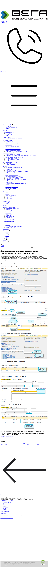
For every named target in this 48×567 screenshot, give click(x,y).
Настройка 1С (9, 211)
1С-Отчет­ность (9, 192)
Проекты (7, 233)
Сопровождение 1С (7, 124)
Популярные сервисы (7, 191)
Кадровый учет (6, 137)
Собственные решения (8, 182)
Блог (7, 238)
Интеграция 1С (9, 210)
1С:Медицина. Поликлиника (12, 175)
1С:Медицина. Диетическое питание (13, 176)
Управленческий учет (7, 140)
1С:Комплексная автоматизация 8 (13, 150)
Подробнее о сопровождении (6, 436)
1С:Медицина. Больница (11, 170)
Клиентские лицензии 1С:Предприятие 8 (14, 167)
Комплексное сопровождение (9, 207)
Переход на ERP (9, 209)
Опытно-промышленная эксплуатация (14, 226)
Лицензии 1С (6, 166)
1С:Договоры (8, 163)
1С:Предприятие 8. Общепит (12, 172)
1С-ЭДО (7, 194)
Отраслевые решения (7, 169)
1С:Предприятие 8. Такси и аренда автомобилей (16, 179)
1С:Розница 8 (8, 160)
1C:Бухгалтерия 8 (9, 133)
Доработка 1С (8, 215)
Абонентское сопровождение (12, 127)
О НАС (7, 232)
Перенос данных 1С (10, 216)
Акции (4, 240)
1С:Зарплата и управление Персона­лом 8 (14, 138)
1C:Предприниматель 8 (11, 135)
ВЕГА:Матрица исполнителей (12, 187)
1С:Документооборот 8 (10, 164)
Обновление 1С (9, 214)
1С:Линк (7, 203)
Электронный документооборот (10, 162)
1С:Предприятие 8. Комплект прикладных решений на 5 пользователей (21, 155)
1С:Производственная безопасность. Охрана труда (16, 151)
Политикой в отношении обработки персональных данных (19, 565)
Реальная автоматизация (11, 227)
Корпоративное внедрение (9, 221)
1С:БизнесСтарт (9, 134)
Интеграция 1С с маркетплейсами (13, 208)
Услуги (4, 205)
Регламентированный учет (9, 132)
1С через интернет (7, 201)
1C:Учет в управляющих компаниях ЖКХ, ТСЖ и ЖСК (17, 171)
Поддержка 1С (9, 218)
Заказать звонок (12, 500)
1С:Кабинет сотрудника (11, 195)
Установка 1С (8, 213)
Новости (7, 236)
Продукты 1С (6, 130)
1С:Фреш (7, 202)
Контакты (5, 241)
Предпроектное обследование (12, 222)
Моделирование (9, 223)
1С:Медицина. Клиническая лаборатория (14, 177)
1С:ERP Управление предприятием (13, 149)
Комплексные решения (8, 153)
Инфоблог (5, 234)
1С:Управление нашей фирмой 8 (12, 146)
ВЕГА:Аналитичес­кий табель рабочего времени (16, 183)
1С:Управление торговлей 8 (11, 158)
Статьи (7, 237)
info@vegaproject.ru (4, 511)
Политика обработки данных (6, 518)
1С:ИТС (7, 128)
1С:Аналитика (9, 142)
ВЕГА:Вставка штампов (11, 184)
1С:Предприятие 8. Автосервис (12, 180)
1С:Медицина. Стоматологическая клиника (15, 173)
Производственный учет (8, 147)
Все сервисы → (9, 199)
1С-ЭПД (7, 197)
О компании (5, 229)
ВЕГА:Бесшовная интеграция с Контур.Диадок (16, 185)
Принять (43, 564)
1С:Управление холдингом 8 (12, 143)
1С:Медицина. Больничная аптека (13, 178)
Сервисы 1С (5, 189)
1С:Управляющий (9, 141)
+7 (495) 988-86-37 (4, 22)
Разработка (8, 225)
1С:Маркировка (9, 198)
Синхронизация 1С (10, 217)
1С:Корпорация (9, 145)
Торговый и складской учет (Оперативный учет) (13, 157)
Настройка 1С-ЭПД (10, 219)
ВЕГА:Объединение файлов (11, 188)
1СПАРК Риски (9, 196)
